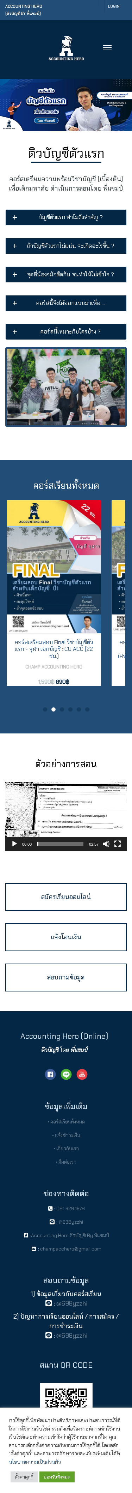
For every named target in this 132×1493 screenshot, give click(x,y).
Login (114, 6)
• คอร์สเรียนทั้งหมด (66, 1122)
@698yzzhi (70, 1222)
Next (115, 387)
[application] (66, 816)
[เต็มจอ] (117, 843)
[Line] (66, 1074)
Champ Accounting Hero (53, 667)
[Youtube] (82, 1074)
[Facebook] (50, 1074)
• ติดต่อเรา (66, 1162)
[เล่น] (14, 843)
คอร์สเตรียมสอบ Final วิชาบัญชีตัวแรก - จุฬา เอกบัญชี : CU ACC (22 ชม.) (54, 648)
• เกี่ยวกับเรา (66, 1148)
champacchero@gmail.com (70, 1249)
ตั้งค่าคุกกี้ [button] (24, 1477)
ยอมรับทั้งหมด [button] (57, 1477)
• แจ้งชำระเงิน (66, 1135)
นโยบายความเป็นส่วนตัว (35, 1461)
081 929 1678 (70, 1208)
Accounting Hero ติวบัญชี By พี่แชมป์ (70, 1235)
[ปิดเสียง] (106, 843)
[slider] (60, 844)
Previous (17, 387)
